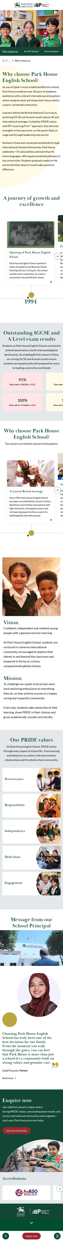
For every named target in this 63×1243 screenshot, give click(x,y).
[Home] (31, 5)
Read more (8, 1078)
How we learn (51, 51)
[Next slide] (60, 1188)
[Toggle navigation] (57, 1236)
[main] (31, 626)
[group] (26, 1192)
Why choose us (10, 51)
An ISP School (31, 51)
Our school (12, 60)
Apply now (31, 1236)
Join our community (16, 1130)
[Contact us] (5, 1236)
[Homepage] (5, 60)
